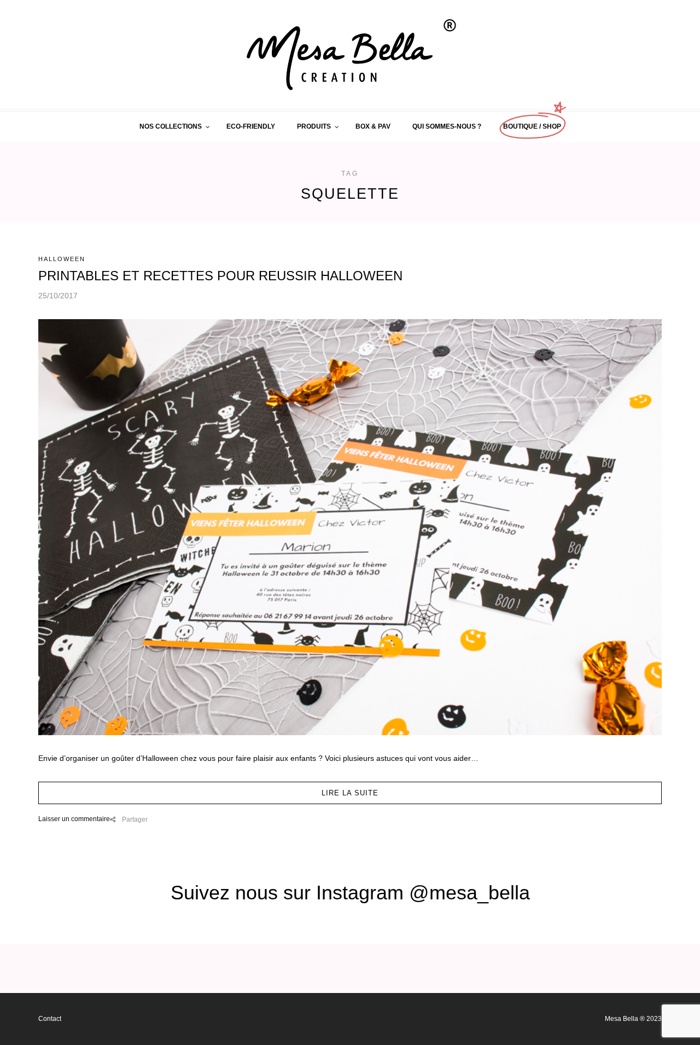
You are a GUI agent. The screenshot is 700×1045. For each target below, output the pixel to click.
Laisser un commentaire (74, 819)
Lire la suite (350, 793)
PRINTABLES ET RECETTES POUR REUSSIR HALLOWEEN (220, 275)
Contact (49, 1019)
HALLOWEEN (61, 259)
